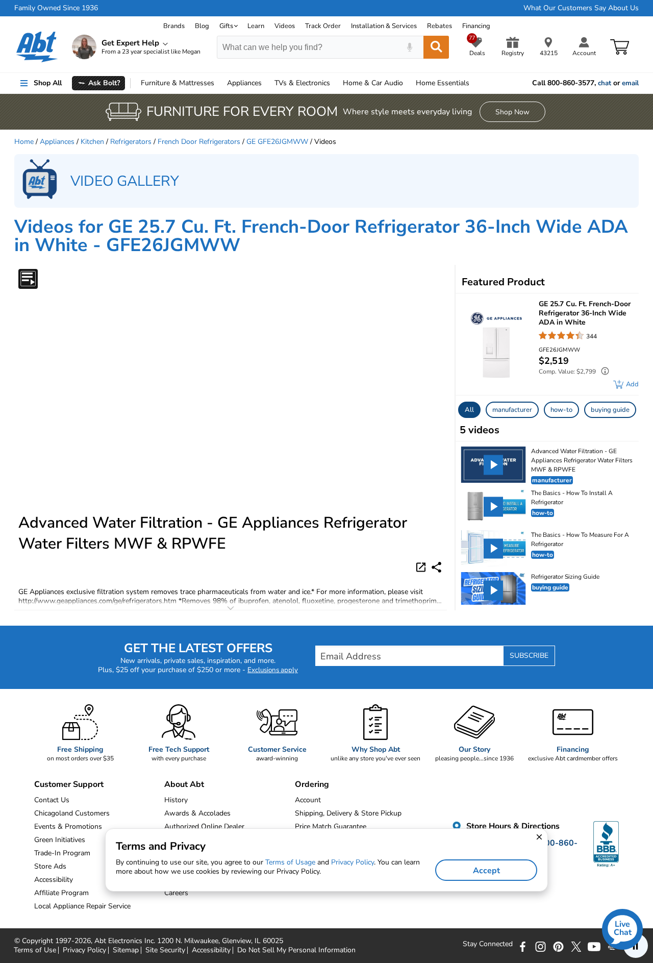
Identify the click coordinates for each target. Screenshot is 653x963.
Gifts (226, 26)
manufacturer (512, 409)
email (630, 83)
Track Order (323, 26)
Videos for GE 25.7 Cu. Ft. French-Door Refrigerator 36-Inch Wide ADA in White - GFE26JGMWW (321, 236)
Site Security (165, 950)
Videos (284, 26)
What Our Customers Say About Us (581, 8)
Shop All (48, 83)
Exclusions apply (272, 670)
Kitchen (92, 141)
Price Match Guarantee (330, 826)
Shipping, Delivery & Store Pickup (348, 813)
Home (442, 83)
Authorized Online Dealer (204, 826)
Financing (476, 26)
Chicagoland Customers (72, 813)
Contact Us (51, 800)
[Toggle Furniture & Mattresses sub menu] (218, 83)
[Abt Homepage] (37, 47)
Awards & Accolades (197, 813)
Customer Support (69, 784)
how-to (561, 409)
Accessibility (211, 950)
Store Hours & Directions (512, 826)
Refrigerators (131, 141)
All (469, 409)
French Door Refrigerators (199, 141)
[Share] (436, 567)
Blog (202, 26)
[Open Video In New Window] (422, 566)
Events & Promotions (68, 826)
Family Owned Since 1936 (56, 8)
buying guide (610, 409)
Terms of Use (35, 950)
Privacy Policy (84, 950)
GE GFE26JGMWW (277, 141)
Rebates (439, 26)
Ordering (312, 784)
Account (308, 800)
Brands (174, 26)
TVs (302, 83)
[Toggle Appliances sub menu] (266, 83)
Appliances (244, 83)
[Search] (436, 47)
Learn (255, 26)
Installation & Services (384, 26)
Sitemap (126, 950)
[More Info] (602, 372)
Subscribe (529, 655)
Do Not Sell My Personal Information (296, 950)
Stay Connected (488, 944)
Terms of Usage (290, 862)
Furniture (177, 83)
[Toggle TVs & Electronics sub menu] (334, 83)
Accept (486, 870)
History (176, 800)
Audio (373, 83)
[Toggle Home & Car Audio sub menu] (407, 83)
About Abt (184, 784)
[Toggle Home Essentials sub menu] (473, 83)
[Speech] (409, 47)
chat (604, 83)
